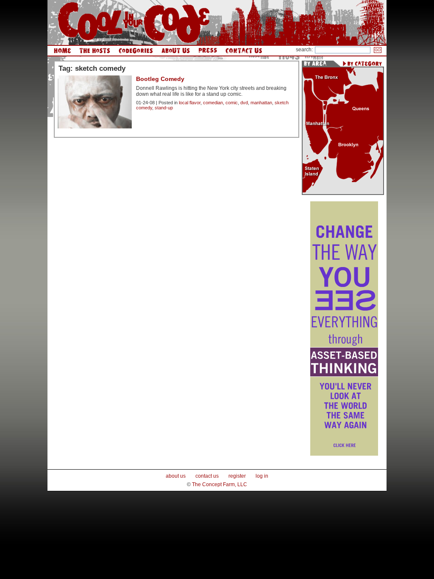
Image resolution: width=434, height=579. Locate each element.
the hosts (94, 50)
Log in (262, 476)
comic (231, 102)
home (62, 50)
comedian (213, 102)
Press (207, 50)
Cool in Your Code (133, 22)
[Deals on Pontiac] (344, 454)
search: (304, 50)
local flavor (189, 102)
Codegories (136, 50)
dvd (244, 102)
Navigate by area (317, 64)
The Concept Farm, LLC (219, 484)
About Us (175, 50)
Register (237, 476)
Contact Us (243, 50)
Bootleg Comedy (160, 78)
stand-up (164, 107)
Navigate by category (362, 64)
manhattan (261, 102)
